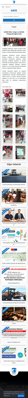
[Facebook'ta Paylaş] (14, 10)
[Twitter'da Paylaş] (16, 10)
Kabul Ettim (21, 395)
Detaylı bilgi (13, 395)
